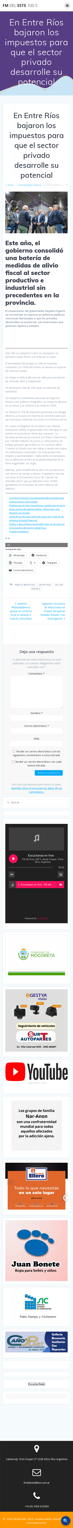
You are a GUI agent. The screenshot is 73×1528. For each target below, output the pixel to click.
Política (37, 184)
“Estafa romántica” (19, 531)
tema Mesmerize (36, 1522)
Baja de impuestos (25, 584)
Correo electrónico (36, 726)
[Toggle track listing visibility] (60, 874)
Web (36, 738)
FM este (20, 5)
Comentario (36, 673)
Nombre (36, 713)
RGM (10, 184)
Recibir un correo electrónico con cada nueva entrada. (38, 763)
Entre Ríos (45, 584)
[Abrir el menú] (9, 545)
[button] (60, 884)
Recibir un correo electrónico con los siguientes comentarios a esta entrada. (36, 753)
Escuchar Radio (36, 1384)
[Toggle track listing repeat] (12, 874)
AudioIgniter (42, 918)
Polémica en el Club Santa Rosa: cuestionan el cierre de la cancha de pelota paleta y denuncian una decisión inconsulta (37, 509)
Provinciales (25, 184)
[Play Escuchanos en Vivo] (13, 858)
